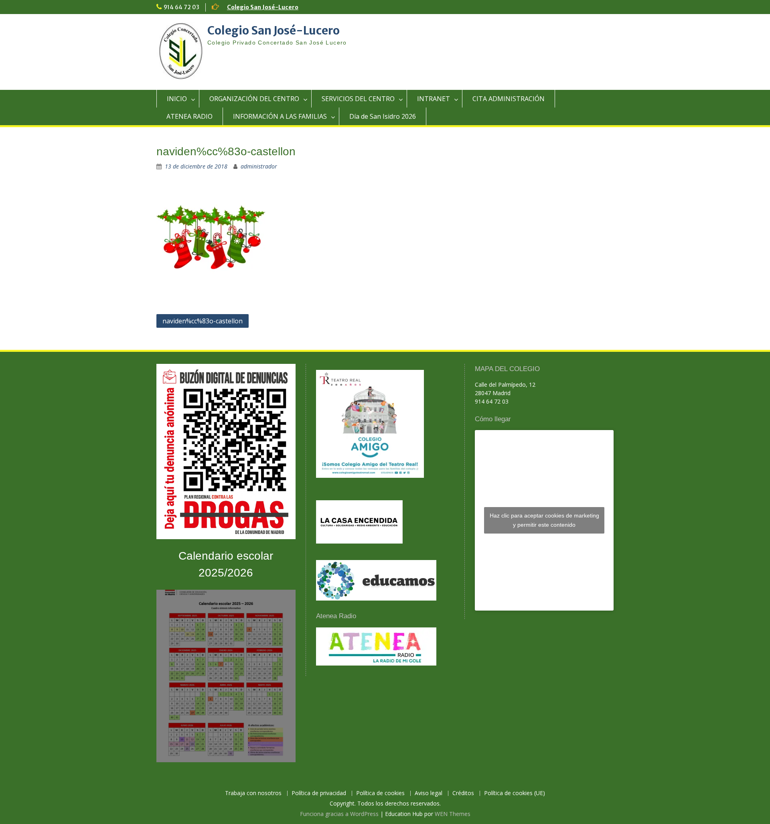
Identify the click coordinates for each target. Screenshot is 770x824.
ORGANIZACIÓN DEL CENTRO (254, 98)
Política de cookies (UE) (514, 793)
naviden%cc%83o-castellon (202, 321)
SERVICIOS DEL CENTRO (358, 98)
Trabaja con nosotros (253, 793)
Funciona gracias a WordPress (339, 814)
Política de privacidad (319, 793)
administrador (259, 166)
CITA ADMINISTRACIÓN (508, 98)
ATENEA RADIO (189, 116)
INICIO (177, 98)
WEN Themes (452, 814)
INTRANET (433, 98)
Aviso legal (428, 793)
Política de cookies (380, 793)
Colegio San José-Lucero (262, 7)
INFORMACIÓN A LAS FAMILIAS (280, 116)
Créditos (463, 793)
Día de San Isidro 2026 (382, 116)
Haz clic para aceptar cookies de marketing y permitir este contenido (544, 520)
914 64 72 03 (181, 7)
